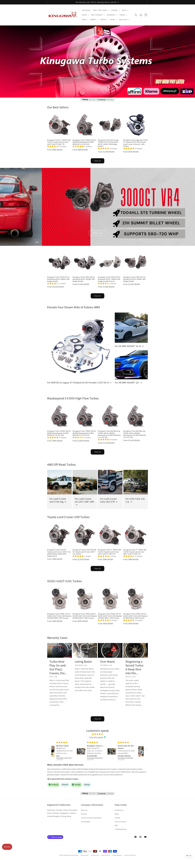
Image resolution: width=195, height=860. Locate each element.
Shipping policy (117, 855)
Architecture (119, 810)
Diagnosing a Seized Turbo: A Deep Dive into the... (135, 667)
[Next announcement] (147, 2)
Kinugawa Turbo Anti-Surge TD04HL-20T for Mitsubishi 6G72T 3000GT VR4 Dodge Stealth (108, 143)
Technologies (85, 822)
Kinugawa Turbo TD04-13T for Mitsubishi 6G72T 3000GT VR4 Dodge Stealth (58, 279)
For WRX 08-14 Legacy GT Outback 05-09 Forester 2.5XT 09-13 (78, 382)
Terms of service (105, 855)
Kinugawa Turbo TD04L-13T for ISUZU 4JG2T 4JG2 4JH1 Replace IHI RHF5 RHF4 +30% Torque (59, 616)
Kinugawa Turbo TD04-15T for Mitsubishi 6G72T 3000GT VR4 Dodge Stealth (134, 279)
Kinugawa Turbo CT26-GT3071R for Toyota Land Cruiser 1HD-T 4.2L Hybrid (84, 552)
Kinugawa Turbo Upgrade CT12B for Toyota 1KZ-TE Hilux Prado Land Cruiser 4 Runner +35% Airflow (135, 143)
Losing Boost (83, 662)
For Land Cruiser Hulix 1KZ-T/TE (108, 500)
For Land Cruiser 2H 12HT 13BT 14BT (84, 500)
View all (97, 161)
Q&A (116, 825)
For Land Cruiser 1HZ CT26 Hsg (57, 500)
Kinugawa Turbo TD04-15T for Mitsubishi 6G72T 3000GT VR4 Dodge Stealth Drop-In (109, 279)
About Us (84, 810)
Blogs (117, 814)
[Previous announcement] (48, 2)
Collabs (117, 818)
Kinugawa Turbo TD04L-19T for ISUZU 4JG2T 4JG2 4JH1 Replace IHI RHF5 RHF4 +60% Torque (135, 616)
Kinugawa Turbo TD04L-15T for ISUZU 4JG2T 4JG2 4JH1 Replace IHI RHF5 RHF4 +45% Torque (110, 616)
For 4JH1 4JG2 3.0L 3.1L (135, 500)
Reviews (84, 814)
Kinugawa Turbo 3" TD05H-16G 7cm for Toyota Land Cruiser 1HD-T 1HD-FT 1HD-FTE (109, 552)
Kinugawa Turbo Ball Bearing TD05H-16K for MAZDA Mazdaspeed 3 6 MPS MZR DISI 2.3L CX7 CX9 (134, 434)
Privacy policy (95, 855)
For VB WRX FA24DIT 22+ (127, 382)
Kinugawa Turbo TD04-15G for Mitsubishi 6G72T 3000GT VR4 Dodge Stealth (84, 279)
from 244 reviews (96, 737)
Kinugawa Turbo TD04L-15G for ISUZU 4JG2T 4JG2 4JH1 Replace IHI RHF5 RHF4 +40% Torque (85, 616)
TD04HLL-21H (97, 233)
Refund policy (85, 855)
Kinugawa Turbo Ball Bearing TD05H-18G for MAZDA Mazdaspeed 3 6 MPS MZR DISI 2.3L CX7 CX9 (109, 434)
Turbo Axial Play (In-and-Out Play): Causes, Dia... (58, 667)
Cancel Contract (120, 822)
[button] (101, 10)
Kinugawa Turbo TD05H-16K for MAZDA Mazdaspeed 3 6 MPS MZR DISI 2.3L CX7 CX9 (84, 433)
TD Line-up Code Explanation (91, 818)
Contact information (130, 855)
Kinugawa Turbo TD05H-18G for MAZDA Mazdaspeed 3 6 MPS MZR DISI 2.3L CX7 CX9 (84, 142)
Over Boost (107, 662)
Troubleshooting (120, 829)
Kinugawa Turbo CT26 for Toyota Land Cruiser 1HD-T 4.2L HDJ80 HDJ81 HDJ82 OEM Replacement (59, 553)
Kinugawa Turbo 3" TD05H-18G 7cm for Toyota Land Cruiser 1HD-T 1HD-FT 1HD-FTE (58, 142)
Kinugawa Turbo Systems (71, 855)
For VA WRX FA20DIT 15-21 (128, 346)
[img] (97, 734)
